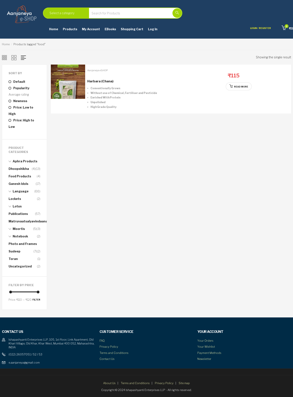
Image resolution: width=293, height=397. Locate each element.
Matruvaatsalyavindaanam (30, 221)
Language (21, 191)
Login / (254, 28)
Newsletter (204, 359)
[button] (287, 28)
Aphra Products (25, 161)
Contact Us (107, 359)
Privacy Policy (109, 346)
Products (70, 29)
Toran (13, 259)
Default (19, 81)
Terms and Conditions (114, 353)
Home (53, 29)
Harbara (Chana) (100, 81)
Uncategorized (20, 266)
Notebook (20, 236)
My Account (91, 29)
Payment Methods (209, 353)
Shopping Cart (132, 29)
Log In (152, 29)
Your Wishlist (206, 346)
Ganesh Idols (18, 184)
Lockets (15, 199)
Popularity (21, 88)
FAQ (102, 340)
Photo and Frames (23, 244)
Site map (184, 383)
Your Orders (205, 340)
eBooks (110, 29)
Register (265, 28)
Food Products (20, 176)
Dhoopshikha (19, 169)
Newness (20, 101)
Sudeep (14, 251)
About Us (109, 383)
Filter (36, 300)
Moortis (19, 229)
